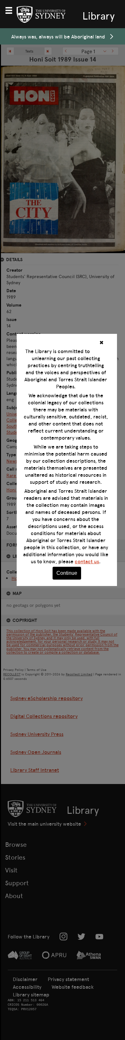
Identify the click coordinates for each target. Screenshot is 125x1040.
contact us (87, 561)
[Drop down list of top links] (11, 9)
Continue (66, 573)
